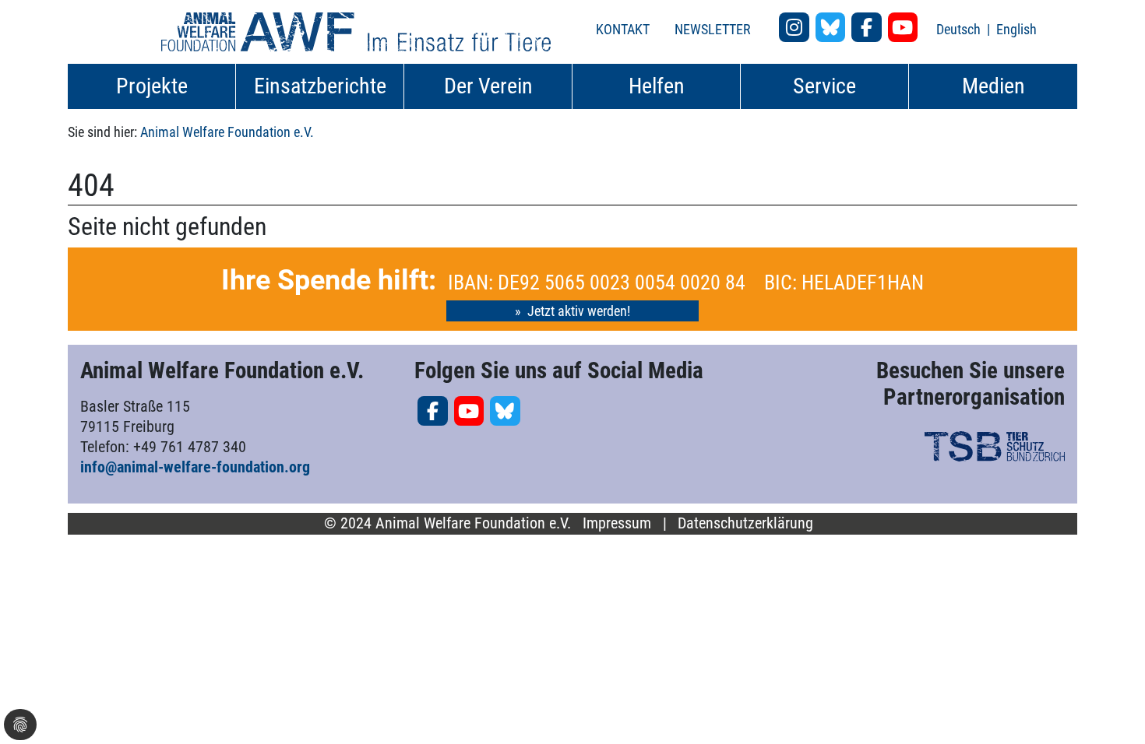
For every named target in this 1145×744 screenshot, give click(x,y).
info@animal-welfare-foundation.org (195, 467)
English (1016, 29)
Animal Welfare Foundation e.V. (227, 132)
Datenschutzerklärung (745, 523)
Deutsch (960, 29)
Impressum (617, 523)
